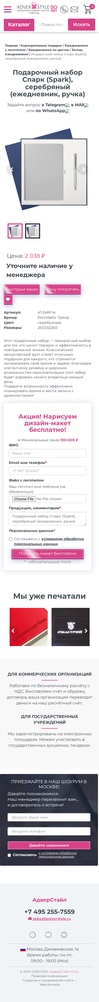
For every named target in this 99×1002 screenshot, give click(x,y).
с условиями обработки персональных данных (58, 854)
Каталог (19, 24)
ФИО (13, 445)
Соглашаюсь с (49, 541)
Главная (11, 45)
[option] (47, 169)
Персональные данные (32, 530)
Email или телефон (28, 462)
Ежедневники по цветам (48, 50)
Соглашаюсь (45, 854)
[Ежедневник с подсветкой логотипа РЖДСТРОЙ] (70, 627)
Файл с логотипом (26, 480)
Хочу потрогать (63, 289)
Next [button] (83, 169)
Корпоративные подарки (41, 45)
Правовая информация (49, 976)
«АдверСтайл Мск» (64, 971)
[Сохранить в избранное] (8, 300)
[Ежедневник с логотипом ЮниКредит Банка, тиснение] (29, 627)
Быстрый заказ (22, 289)
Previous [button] (12, 169)
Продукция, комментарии (35, 508)
